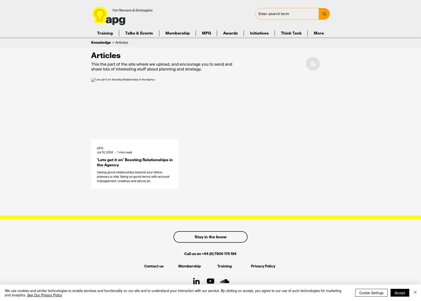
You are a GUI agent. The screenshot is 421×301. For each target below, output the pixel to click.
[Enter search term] (324, 13)
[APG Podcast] (224, 281)
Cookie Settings (371, 292)
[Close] (415, 292)
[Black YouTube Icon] (210, 281)
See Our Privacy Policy (44, 294)
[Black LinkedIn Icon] (196, 281)
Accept (400, 292)
